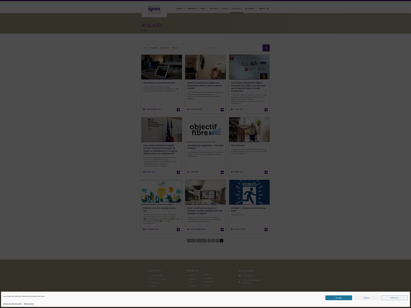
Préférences (394, 298)
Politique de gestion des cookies (12, 304)
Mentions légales (29, 304)
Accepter (339, 298)
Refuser (366, 298)
